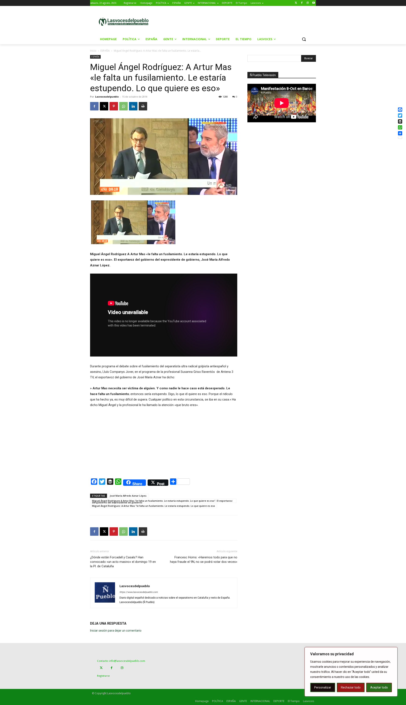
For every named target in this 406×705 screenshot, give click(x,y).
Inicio (93, 50)
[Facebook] (301, 3)
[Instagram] (307, 3)
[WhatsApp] (123, 106)
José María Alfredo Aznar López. (128, 495)
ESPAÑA (105, 50)
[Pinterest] (114, 106)
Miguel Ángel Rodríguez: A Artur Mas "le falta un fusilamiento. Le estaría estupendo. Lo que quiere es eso (153, 505)
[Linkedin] (133, 106)
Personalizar (322, 687)
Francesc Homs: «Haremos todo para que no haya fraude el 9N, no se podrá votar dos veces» (203, 559)
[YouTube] (313, 3)
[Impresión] (143, 106)
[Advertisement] (239, 21)
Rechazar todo (351, 687)
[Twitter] (296, 3)
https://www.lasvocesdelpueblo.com (138, 592)
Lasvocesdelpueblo (107, 96)
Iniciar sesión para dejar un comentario (115, 630)
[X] (104, 106)
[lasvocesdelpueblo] (125, 22)
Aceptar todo (379, 687)
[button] (304, 39)
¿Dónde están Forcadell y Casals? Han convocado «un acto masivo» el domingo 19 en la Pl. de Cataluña (123, 561)
